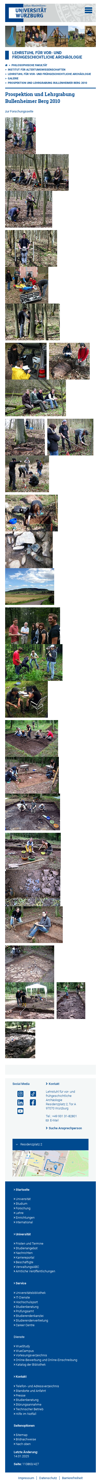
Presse (20, 1395)
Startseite (22, 1189)
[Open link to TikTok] (31, 1094)
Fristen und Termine (29, 1243)
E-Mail (54, 1120)
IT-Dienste (23, 1297)
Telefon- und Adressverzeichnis (37, 1386)
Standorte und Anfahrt (31, 1391)
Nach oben (23, 1444)
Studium (21, 1203)
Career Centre (25, 1325)
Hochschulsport (27, 1302)
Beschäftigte (24, 1262)
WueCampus (25, 1351)
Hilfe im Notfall (26, 1414)
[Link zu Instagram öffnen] (18, 1094)
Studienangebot (27, 1248)
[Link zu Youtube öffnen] (18, 1111)
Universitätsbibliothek (31, 1293)
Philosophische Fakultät (29, 65)
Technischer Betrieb (29, 1409)
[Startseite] (6, 65)
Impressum (26, 1478)
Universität (23, 1199)
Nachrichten (24, 1253)
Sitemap (21, 1435)
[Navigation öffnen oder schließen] (88, 10)
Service (21, 1283)
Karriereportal (25, 1257)
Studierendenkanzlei (30, 1316)
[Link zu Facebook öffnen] (31, 1102)
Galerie (13, 78)
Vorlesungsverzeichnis (31, 1355)
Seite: (18, 1464)
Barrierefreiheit (72, 1478)
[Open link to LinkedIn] (18, 1102)
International (24, 1222)
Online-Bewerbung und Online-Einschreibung (46, 1360)
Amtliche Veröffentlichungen (35, 1271)
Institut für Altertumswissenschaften (36, 69)
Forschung (23, 1208)
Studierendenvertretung (32, 1320)
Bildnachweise (26, 1439)
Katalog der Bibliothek (31, 1364)
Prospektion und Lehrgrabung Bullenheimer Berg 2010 (47, 83)
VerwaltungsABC (27, 1267)
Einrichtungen (25, 1217)
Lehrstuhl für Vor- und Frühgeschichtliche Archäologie (47, 55)
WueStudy (23, 1346)
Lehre (20, 1213)
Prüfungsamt (25, 1311)
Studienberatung (27, 1307)
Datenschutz (48, 1478)
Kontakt (54, 1084)
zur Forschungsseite (19, 111)
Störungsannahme (28, 1404)
